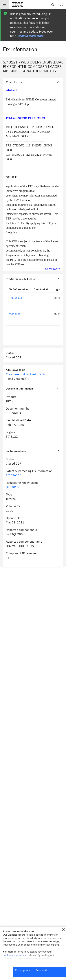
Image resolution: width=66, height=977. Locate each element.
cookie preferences (14, 955)
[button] (63, 929)
